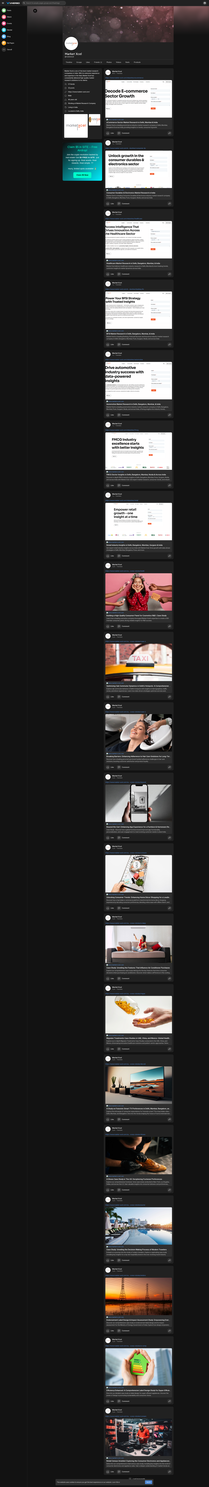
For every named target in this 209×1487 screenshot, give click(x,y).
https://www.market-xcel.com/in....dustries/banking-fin (124, 289)
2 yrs (113, 566)
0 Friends (71, 84)
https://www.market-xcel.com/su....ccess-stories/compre (125, 1416)
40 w (113, 73)
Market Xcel (117, 71)
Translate (119, 73)
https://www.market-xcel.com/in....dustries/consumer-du (125, 148)
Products (137, 62)
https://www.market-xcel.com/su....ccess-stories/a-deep (125, 923)
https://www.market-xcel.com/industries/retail (121, 500)
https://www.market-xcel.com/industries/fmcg (121, 430)
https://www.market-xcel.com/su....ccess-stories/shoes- (125, 1134)
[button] (44, 3)
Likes (88, 62)
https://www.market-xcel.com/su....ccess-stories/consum (126, 853)
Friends (98, 62)
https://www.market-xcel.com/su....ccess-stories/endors (125, 1275)
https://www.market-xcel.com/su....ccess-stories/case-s (125, 641)
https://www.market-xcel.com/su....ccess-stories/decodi (125, 1064)
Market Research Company (86, 103)
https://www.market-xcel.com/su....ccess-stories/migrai (125, 994)
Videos (118, 62)
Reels (128, 62)
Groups (79, 62)
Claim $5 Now (82, 175)
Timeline (69, 62)
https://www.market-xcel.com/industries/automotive (124, 360)
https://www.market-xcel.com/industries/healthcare (123, 219)
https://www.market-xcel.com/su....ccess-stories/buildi (124, 571)
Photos (109, 62)
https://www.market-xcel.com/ (79, 92)
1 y (113, 144)
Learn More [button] (116, 1482)
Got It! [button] (149, 1482)
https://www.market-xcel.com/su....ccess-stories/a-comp (125, 1346)
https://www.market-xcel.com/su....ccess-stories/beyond (125, 782)
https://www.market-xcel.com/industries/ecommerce (124, 78)
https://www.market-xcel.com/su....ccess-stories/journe (125, 1205)
